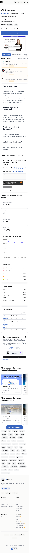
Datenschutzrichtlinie (6, 519)
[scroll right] (26, 384)
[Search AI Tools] (18, 2)
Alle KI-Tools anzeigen (23, 58)
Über (17, 504)
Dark (17, 348)
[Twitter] (2, 493)
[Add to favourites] (2, 28)
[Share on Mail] (14, 28)
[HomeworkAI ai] (11, 379)
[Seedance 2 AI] (11, 409)
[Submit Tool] (24, 2)
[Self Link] (17, 28)
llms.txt (17, 510)
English (6, 534)
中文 (11, 534)
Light (12, 348)
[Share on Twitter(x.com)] (6, 28)
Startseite (18, 499)
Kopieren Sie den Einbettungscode (14, 356)
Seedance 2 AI (6, 416)
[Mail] (16, 493)
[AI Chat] (21, 2)
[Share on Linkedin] (11, 28)
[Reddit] (6, 493)
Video (16, 24)
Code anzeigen (5, 359)
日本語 (22, 534)
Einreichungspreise (5, 502)
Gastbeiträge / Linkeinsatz (7, 506)
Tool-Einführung (6, 54)
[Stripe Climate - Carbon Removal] (13, 493)
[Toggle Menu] (27, 2)
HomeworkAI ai (6, 386)
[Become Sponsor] (9, 493)
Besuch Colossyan (14, 33)
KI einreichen (4, 499)
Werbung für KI (4, 504)
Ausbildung (9, 24)
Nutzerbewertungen (16, 54)
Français (14, 537)
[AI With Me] (1, 2)
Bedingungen (4, 516)
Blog (17, 502)
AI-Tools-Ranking (19, 506)
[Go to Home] (15, 2)
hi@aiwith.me (7, 488)
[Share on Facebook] (9, 28)
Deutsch (17, 534)
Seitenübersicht (19, 508)
